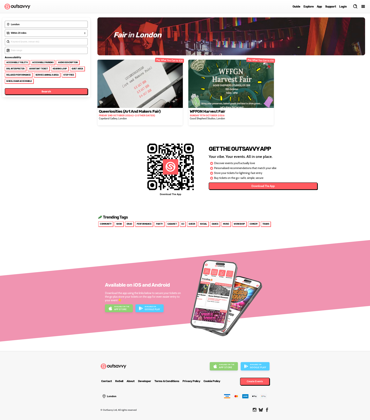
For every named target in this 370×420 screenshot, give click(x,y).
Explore (309, 6)
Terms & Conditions (166, 381)
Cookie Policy (212, 381)
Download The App (263, 186)
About (131, 381)
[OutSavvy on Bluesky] (260, 409)
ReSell (119, 381)
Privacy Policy (191, 381)
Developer (144, 381)
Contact (106, 381)
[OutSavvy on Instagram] (254, 409)
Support (330, 6)
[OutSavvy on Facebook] (267, 409)
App (319, 6)
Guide (296, 6)
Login (343, 6)
